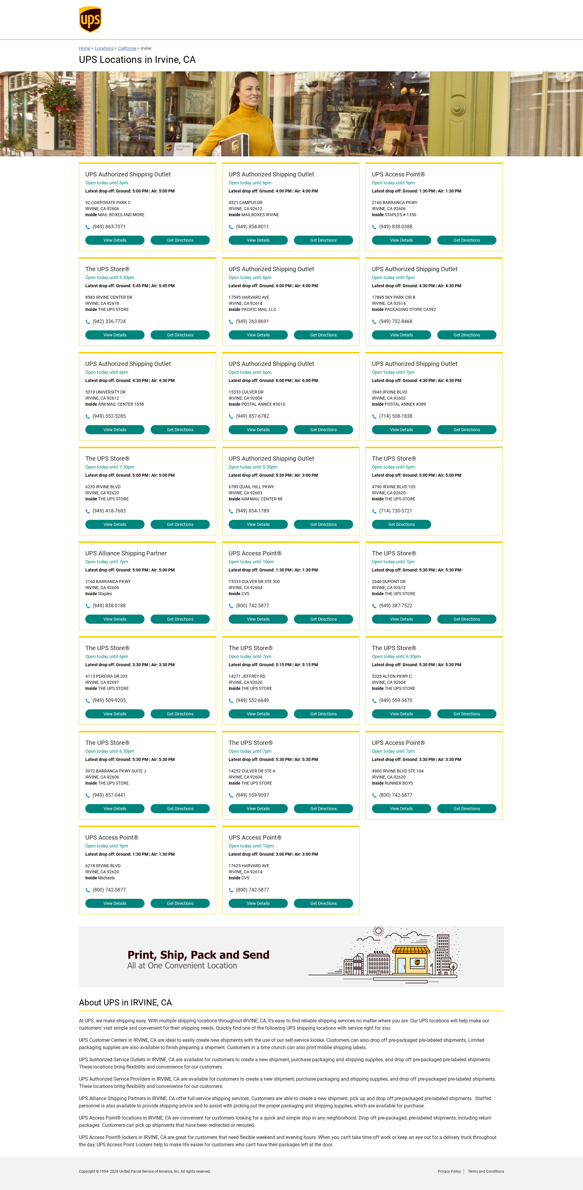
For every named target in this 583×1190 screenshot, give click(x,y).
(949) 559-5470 (395, 700)
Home (84, 48)
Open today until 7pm (393, 372)
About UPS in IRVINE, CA (125, 1002)
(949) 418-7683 (109, 511)
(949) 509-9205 (109, 700)
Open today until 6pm (106, 183)
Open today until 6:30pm (109, 277)
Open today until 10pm (251, 561)
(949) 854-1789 (252, 511)
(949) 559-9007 (252, 795)
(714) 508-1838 (395, 416)
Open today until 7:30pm (109, 467)
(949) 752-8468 (395, 321)
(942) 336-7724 (109, 321)
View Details (115, 240)
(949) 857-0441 (109, 795)
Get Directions (180, 240)
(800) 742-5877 (252, 606)
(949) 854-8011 (252, 227)
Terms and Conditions (486, 1171)
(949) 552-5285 (109, 416)
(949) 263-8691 (252, 321)
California (127, 48)
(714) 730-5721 (395, 511)
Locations (104, 48)
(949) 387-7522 (395, 606)
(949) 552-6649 (252, 700)
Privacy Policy (449, 1171)
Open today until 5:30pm (253, 467)
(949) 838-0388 (395, 227)
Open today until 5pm (393, 277)
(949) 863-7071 (109, 227)
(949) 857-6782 (252, 416)
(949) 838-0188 (109, 606)
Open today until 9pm (393, 183)
